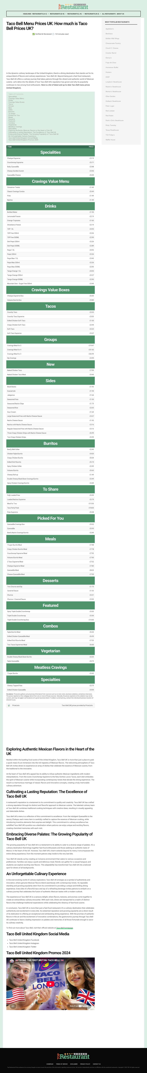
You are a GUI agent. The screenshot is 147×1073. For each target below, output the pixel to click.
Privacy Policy (85, 1064)
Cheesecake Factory (113, 43)
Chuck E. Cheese (112, 48)
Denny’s (109, 58)
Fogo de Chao (111, 62)
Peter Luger (110, 106)
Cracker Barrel (111, 53)
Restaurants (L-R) (74, 14)
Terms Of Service (62, 1064)
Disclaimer (74, 1064)
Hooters (108, 72)
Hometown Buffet (112, 67)
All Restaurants (109, 14)
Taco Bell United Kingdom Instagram (24, 943)
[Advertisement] (50, 53)
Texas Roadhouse (112, 130)
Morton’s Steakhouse (113, 91)
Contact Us (97, 1064)
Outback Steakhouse (113, 101)
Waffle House (110, 140)
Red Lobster (110, 111)
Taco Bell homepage (64, 928)
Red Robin (109, 116)
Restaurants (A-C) (39, 14)
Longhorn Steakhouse (114, 82)
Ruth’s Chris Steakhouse (115, 120)
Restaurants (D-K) (57, 14)
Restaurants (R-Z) (92, 14)
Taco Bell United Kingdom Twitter (22, 947)
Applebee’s (110, 29)
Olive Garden (110, 96)
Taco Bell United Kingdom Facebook (24, 940)
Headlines (27, 14)
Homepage (50, 1064)
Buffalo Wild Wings (112, 38)
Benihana (109, 34)
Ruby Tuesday (111, 125)
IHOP (108, 77)
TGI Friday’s (110, 135)
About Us (120, 14)
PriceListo (89, 705)
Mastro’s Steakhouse (113, 87)
